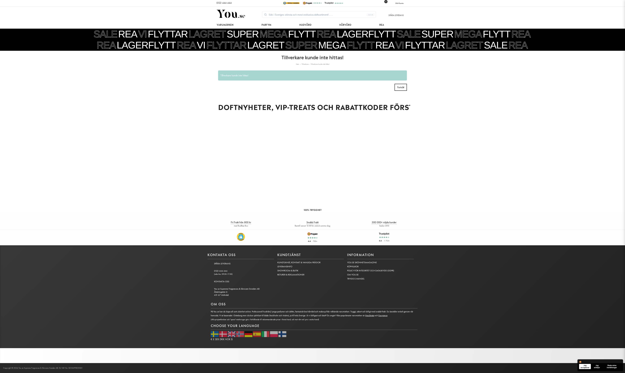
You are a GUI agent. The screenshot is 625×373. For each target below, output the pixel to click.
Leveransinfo (284, 266)
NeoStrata (369, 315)
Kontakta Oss (221, 281)
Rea (381, 24)
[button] (241, 237)
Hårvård (345, 24)
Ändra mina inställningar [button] (612, 366)
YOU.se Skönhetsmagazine (362, 262)
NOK (227, 339)
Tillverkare (305, 64)
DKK (222, 339)
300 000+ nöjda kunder (384, 222)
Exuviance (383, 315)
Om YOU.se (353, 274)
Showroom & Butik (287, 270)
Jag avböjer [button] (597, 366)
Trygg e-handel (355, 278)
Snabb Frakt (312, 222)
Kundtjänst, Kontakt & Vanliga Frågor (298, 262)
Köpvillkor (353, 266)
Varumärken (225, 24)
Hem (297, 64)
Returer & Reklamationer (290, 274)
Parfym (266, 24)
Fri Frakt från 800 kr (241, 222)
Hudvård (305, 24)
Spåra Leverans (396, 15)
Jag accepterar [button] (585, 366)
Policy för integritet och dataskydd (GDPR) (370, 270)
